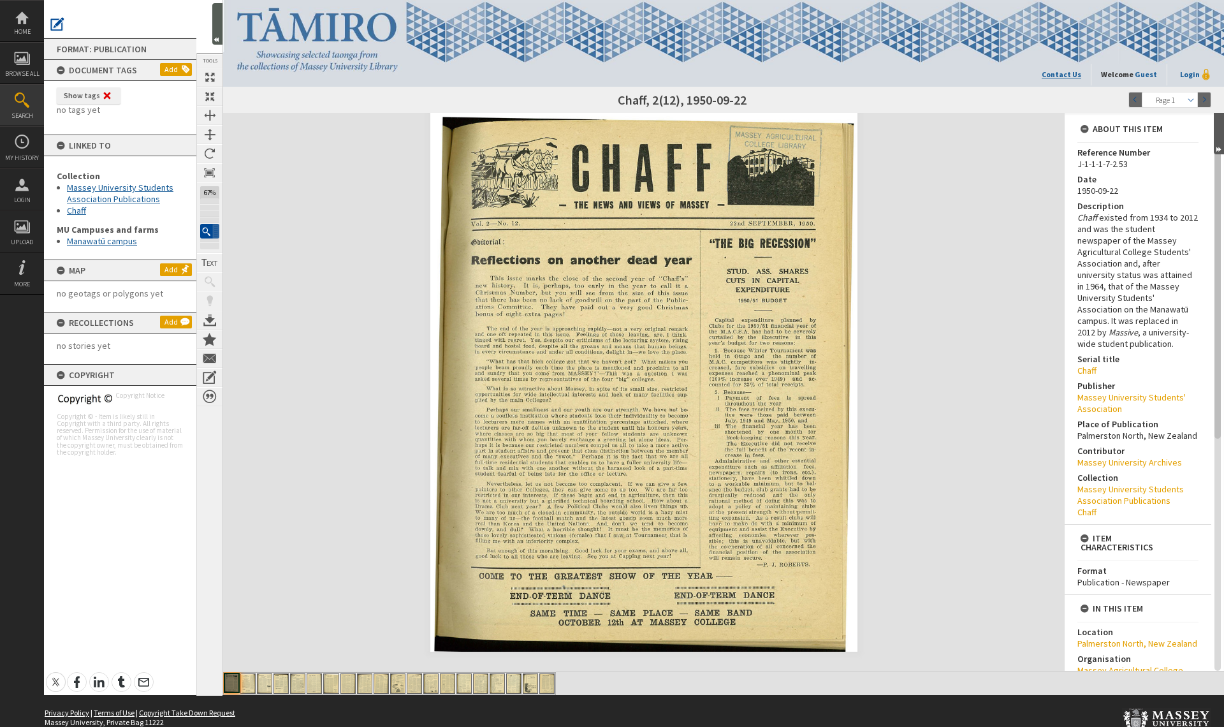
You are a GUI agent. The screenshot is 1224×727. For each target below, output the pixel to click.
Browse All (22, 74)
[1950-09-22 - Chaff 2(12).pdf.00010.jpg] (381, 683)
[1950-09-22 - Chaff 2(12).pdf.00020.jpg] (547, 683)
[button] (209, 231)
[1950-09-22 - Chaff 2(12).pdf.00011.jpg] (397, 683)
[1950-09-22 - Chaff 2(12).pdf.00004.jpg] (281, 683)
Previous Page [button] (1135, 99)
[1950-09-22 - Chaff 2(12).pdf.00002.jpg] (248, 683)
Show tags (82, 95)
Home (22, 31)
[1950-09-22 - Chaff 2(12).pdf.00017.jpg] (497, 683)
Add (171, 69)
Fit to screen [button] (209, 96)
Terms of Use (114, 712)
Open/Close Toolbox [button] (217, 24)
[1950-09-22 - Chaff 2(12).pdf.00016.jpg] (480, 683)
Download (209, 320)
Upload (22, 242)
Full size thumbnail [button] (209, 77)
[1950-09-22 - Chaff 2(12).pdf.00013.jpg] (431, 683)
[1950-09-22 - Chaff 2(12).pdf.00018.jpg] (513, 683)
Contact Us (1061, 74)
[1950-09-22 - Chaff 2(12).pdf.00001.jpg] (232, 683)
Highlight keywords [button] (209, 301)
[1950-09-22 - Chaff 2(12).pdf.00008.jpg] (348, 683)
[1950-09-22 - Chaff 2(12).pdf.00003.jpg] (264, 683)
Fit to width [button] (209, 115)
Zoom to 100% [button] (209, 172)
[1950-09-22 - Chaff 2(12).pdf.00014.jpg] (447, 683)
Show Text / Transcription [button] (209, 262)
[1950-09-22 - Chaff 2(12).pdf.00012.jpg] (414, 683)
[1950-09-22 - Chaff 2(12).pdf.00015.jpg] (464, 683)
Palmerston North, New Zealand (1137, 643)
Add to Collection (209, 339)
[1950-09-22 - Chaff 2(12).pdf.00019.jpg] (530, 683)
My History (22, 158)
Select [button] (1190, 99)
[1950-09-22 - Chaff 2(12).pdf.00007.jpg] (331, 683)
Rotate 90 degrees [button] (209, 153)
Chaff (76, 210)
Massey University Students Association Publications (120, 193)
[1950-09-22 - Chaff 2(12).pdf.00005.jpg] (297, 683)
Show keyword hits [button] (209, 281)
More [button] (22, 284)
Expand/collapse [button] (1219, 133)
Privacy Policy (67, 712)
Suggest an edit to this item (57, 24)
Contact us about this (209, 358)
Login (22, 200)
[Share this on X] (56, 675)
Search (22, 116)
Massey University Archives (1129, 462)
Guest (1146, 74)
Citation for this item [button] (209, 396)
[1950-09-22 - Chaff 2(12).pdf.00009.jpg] (364, 683)
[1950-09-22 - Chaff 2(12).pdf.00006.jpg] (314, 683)
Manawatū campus (102, 241)
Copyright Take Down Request (187, 712)
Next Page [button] (1204, 99)
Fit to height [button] (209, 134)
